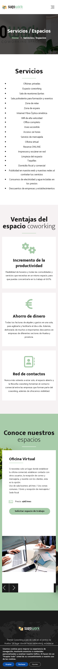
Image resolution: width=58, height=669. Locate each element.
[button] (4, 587)
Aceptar (8, 664)
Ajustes (35, 664)
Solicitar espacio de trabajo (29, 511)
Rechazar (21, 664)
